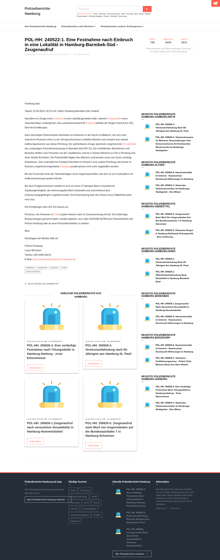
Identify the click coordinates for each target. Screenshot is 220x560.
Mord (136, 14)
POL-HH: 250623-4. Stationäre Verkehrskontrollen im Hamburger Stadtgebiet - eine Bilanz (173, 188)
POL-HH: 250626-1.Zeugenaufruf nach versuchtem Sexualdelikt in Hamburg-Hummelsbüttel (50, 427)
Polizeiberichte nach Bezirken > (78, 26)
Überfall (147, 14)
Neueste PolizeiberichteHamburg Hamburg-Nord (158, 250)
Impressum (174, 508)
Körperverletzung (113, 14)
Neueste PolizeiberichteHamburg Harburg (158, 377)
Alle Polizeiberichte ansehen (130, 554)
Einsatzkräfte (114, 118)
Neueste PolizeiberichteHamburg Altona (158, 163)
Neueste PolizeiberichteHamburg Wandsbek (158, 294)
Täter (56, 214)
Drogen (106, 16)
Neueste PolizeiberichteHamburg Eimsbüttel (158, 205)
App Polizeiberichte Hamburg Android (46, 499)
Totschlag (129, 14)
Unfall (123, 14)
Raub (95, 14)
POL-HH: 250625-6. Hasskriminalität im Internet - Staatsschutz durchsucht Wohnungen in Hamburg (174, 175)
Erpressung (122, 16)
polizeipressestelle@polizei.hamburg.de (54, 259)
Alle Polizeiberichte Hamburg (40, 26)
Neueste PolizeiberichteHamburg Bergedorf (158, 336)
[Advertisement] (81, 80)
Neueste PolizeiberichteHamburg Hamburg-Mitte (158, 115)
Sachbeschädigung (96, 16)
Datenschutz (161, 508)
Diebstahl (113, 16)
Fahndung (102, 14)
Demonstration (82, 16)
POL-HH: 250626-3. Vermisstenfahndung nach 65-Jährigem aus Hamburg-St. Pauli (108, 349)
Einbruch (58, 118)
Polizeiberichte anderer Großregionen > (122, 26)
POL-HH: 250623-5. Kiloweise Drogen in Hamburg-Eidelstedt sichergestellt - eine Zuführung (174, 233)
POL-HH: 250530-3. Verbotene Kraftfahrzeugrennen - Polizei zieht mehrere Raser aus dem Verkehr (173, 361)
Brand (141, 14)
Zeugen (54, 268)
